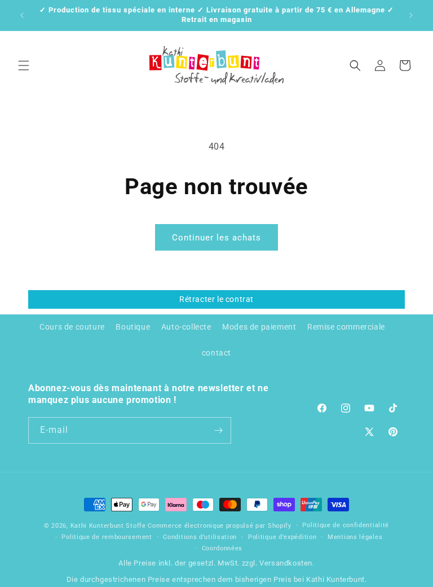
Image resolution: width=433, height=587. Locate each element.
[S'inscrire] (218, 430)
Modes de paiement (259, 326)
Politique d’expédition (282, 537)
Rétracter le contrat (216, 299)
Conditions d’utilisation (200, 537)
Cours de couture (72, 326)
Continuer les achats (216, 238)
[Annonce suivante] (411, 15)
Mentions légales (355, 537)
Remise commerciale (346, 326)
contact (216, 352)
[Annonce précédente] (22, 15)
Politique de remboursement (106, 537)
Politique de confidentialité (345, 525)
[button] (23, 65)
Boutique (133, 326)
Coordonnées (222, 548)
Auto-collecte (186, 326)
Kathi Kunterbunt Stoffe (109, 525)
